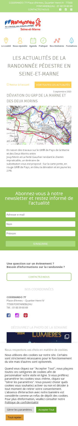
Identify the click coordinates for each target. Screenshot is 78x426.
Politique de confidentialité (21, 402)
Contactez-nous (38, 9)
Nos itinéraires (57, 46)
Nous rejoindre (20, 46)
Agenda (33, 46)
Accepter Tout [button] (46, 409)
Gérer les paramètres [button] (19, 409)
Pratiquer (43, 46)
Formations (71, 46)
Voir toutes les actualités (53, 84)
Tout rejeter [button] (14, 417)
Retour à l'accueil (19, 84)
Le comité (6, 46)
